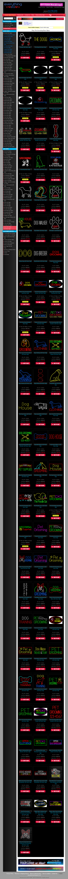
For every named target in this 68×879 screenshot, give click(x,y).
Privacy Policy (7, 251)
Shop (19, 18)
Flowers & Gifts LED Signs (9, 178)
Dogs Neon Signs (7, 38)
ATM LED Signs (7, 155)
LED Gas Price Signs (8, 189)
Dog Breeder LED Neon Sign (40, 261)
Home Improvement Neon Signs (9, 95)
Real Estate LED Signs (8, 210)
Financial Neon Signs (8, 84)
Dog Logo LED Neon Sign (40, 200)
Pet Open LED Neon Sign (56, 200)
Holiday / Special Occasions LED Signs (9, 182)
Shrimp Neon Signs (8, 52)
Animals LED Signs (8, 152)
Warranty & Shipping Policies (10, 249)
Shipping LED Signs (8, 215)
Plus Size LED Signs (8, 207)
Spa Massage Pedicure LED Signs (9, 218)
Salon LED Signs (7, 213)
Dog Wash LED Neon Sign (56, 169)
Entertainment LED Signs (9, 175)
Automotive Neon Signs (8, 57)
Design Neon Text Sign (8, 25)
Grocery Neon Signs (8, 89)
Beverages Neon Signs (8, 60)
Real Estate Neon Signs (9, 120)
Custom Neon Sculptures (9, 242)
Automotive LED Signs (8, 157)
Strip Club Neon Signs (8, 140)
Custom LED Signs (8, 173)
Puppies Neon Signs (8, 49)
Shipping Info (20, 15)
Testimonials (6, 254)
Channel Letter (7, 28)
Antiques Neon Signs (8, 54)
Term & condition (46, 873)
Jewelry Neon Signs (8, 98)
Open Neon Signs (7, 113)
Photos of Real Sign (40, 15)
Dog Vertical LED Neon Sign (40, 383)
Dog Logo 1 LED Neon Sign (40, 169)
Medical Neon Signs (8, 100)
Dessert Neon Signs (8, 81)
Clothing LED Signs (8, 167)
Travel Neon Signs (7, 143)
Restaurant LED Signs (8, 212)
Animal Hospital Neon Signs (9, 34)
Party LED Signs (7, 203)
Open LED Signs (7, 202)
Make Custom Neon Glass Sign (9, 237)
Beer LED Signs (7, 162)
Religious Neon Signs (8, 121)
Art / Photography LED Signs (10, 154)
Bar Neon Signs (7, 59)
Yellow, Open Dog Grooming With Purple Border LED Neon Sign (55, 813)
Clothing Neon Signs (8, 67)
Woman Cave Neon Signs (9, 146)
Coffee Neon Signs (8, 68)
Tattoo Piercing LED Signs (9, 221)
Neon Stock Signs (7, 112)
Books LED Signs (7, 164)
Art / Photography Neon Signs (10, 55)
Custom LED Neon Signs (9, 78)
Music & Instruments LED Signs (9, 200)
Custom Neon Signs (8, 23)
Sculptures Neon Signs (8, 128)
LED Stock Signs (7, 192)
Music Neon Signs (7, 107)
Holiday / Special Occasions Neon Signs (9, 92)
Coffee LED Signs (7, 169)
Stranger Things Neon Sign (9, 138)
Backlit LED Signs (7, 159)
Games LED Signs (7, 180)
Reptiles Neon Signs (8, 50)
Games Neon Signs (8, 88)
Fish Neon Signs (7, 39)
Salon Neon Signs (7, 126)
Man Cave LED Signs (8, 194)
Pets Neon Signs (7, 47)
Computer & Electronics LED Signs (10, 171)
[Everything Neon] (13, 5)
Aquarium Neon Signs (8, 36)
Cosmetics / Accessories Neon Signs (9, 76)
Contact (5, 252)
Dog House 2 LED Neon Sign (25, 230)
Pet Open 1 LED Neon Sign (56, 230)
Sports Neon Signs (8, 135)
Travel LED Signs (7, 223)
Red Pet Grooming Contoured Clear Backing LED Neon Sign (25, 813)
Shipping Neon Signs (8, 130)
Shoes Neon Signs (7, 131)
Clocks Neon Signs (8, 65)
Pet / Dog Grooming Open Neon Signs (27, 23)
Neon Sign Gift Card (8, 246)
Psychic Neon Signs (8, 118)
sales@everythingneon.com (34, 875)
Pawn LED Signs (7, 205)
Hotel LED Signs (7, 187)
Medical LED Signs (8, 197)
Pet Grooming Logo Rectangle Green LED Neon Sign (40, 752)
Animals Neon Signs (8, 33)
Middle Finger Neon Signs (9, 102)
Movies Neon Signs (8, 105)
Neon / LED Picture (8, 108)
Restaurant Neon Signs (8, 123)
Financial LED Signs (8, 177)
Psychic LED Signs (8, 208)
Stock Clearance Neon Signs (10, 136)
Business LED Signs (8, 165)
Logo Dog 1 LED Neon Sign (25, 200)
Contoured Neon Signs (8, 73)
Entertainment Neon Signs (9, 83)
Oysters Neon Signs (8, 41)
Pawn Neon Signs (7, 117)
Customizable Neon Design (59, 7)
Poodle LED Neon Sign (25, 47)
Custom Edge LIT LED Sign (9, 235)
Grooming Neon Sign (25, 169)
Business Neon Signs (8, 64)
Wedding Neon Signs (8, 144)
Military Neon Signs (8, 103)
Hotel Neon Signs (7, 97)
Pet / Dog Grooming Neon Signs (9, 43)
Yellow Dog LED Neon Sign (25, 261)
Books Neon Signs (7, 62)
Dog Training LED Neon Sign (25, 383)
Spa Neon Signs (7, 133)
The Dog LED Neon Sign (40, 47)
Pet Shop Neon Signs (8, 46)
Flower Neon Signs (8, 86)
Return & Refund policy (35, 873)
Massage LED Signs (8, 196)
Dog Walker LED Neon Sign (40, 230)
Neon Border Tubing (8, 110)
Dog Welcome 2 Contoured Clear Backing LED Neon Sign (56, 782)
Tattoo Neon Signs (7, 141)
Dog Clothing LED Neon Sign (40, 353)
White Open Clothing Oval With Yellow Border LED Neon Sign (40, 813)
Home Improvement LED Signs (9, 185)
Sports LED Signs (7, 220)
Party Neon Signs (7, 115)
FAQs (33, 15)
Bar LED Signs (7, 160)
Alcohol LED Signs (7, 151)
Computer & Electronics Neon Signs (10, 71)
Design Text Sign (49, 7)
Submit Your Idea (41, 7)
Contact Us (27, 15)
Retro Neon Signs (7, 125)
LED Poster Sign (7, 191)
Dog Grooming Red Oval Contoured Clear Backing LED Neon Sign (25, 843)
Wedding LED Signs (8, 225)
